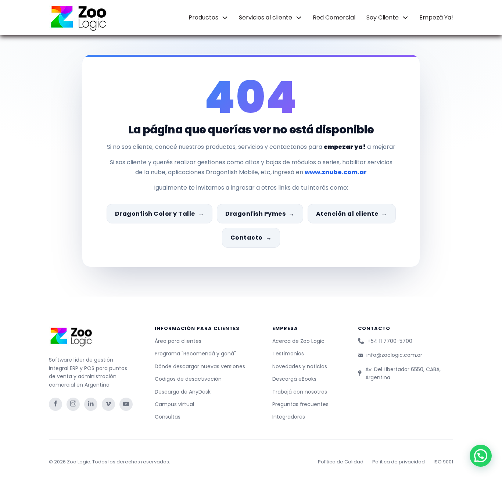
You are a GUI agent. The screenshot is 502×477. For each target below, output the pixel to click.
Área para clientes (178, 341)
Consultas (167, 416)
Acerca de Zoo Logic (298, 341)
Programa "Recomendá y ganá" (195, 353)
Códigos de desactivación (188, 379)
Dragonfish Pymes (255, 213)
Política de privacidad (398, 461)
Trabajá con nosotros (299, 391)
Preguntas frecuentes (300, 404)
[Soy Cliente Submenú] (405, 18)
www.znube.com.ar (336, 172)
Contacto (246, 237)
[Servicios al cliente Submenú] (299, 18)
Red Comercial (334, 17)
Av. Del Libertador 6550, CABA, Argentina (403, 373)
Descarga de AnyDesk (183, 391)
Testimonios (288, 353)
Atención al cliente (347, 213)
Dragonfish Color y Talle (155, 213)
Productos (203, 17)
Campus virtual (174, 404)
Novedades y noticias (299, 366)
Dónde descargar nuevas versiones (200, 366)
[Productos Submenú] (225, 18)
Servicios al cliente (265, 17)
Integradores (288, 416)
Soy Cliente (382, 17)
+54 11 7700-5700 (389, 341)
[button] (481, 456)
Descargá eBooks (294, 379)
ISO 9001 (443, 461)
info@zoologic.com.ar (394, 355)
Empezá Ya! (436, 17)
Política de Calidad (340, 461)
